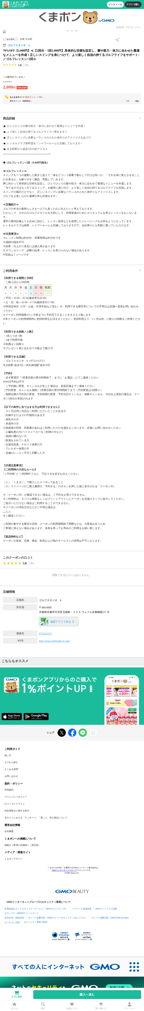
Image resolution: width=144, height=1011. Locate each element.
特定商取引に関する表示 (16, 810)
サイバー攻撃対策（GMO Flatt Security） (110, 917)
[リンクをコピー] (93, 733)
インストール (115, 4)
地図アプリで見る (60, 621)
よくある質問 (11, 769)
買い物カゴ (100, 1008)
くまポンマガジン (13, 858)
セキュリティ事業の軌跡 (35, 922)
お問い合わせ (11, 776)
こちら (7, 511)
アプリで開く (133, 4)
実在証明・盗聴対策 (14, 917)
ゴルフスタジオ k (19, 45)
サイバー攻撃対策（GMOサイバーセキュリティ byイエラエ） (57, 917)
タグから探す (11, 762)
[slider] (10, 65)
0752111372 (45, 633)
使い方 (7, 755)
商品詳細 (9, 118)
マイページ (129, 1008)
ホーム (14, 1008)
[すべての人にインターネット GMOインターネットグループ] (62, 966)
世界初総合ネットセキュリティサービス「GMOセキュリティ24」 (36, 909)
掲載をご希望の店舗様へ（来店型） (22, 845)
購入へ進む (87, 994)
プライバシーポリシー (15, 797)
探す (43, 1008)
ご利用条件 (10, 270)
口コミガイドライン (14, 804)
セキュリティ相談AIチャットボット (21, 913)
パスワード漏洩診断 (82, 909)
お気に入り (72, 1008)
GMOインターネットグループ (64, 870)
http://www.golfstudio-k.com (54, 641)
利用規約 (9, 790)
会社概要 (9, 831)
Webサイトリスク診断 (106, 909)
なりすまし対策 (12, 922)
